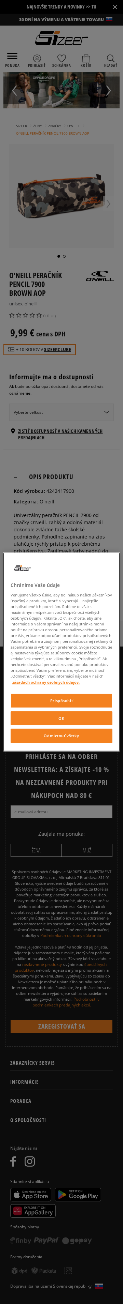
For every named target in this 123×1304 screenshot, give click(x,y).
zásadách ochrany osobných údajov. (46, 681)
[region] (61, 652)
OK (61, 718)
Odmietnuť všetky (61, 735)
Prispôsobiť (61, 700)
